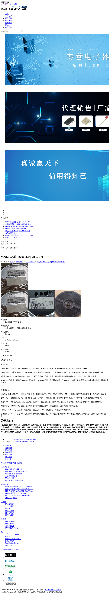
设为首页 (4, 4)
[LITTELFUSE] (10, 569)
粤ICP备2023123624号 (53, 590)
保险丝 (3, 519)
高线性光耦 (9, 478)
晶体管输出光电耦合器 (13, 469)
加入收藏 (13, 4)
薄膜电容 (8, 545)
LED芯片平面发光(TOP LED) (16, 228)
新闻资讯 (8, 23)
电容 (2, 532)
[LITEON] (10, 563)
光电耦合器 (5, 467)
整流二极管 (9, 511)
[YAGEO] (10, 586)
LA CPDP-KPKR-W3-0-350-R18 (24, 439)
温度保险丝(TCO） (12, 528)
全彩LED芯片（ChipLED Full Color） (19, 224)
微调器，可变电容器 (13, 539)
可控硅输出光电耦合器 (13, 474)
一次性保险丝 (10, 524)
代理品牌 (10, 549)
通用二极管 (9, 515)
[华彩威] (10, 580)
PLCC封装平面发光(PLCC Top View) (19, 235)
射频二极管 (9, 513)
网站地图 (8, 459)
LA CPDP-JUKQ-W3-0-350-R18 (24, 442)
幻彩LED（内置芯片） (13, 237)
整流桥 (7, 508)
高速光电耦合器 (11, 476)
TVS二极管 (9, 506)
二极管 (3, 502)
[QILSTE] (10, 557)
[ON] (10, 574)
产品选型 (8, 20)
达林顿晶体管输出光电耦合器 (16, 471)
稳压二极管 (9, 504)
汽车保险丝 (9, 526)
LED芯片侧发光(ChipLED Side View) (19, 226)
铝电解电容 (9, 541)
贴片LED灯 (30, 262)
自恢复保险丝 (10, 521)
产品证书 (8, 25)
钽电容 (7, 536)
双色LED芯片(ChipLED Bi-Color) (17, 231)
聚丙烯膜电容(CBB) (12, 543)
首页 (7, 14)
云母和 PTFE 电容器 (12, 534)
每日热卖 (8, 27)
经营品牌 (8, 18)
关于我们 (8, 16)
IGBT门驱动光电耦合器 (14, 480)
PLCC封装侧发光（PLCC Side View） (19, 222)
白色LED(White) (11, 233)
